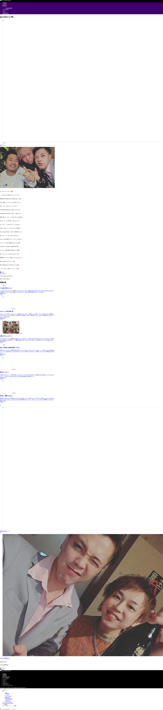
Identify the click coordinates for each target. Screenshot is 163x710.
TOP (6, 692)
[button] (15, 705)
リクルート (5, 682)
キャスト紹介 (6, 678)
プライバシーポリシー (8, 685)
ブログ (2, 272)
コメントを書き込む (4, 664)
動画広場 (5, 675)
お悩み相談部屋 (6, 677)
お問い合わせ (6, 683)
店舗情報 (5, 674)
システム (5, 679)
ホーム (4, 673)
